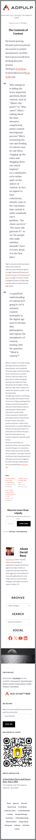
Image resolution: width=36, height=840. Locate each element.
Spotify (5, 684)
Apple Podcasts (26, 681)
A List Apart (21, 69)
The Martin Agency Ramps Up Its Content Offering (10, 480)
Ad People (12, 531)
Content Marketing (21, 531)
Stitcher (11, 684)
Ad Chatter (17, 678)
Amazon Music (20, 684)
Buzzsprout (16, 681)
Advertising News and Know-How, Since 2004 (17, 780)
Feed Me (9, 724)
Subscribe (23, 523)
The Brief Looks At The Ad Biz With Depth (22, 480)
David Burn (10, 560)
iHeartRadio (14, 687)
